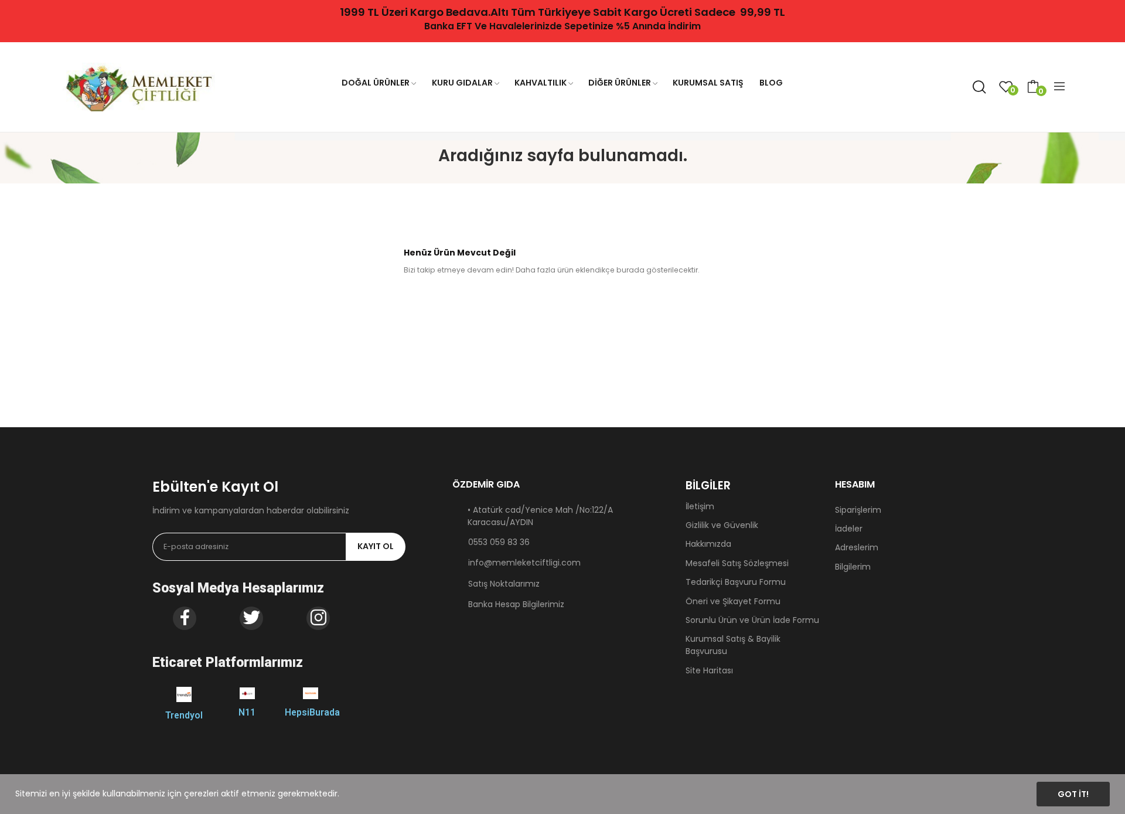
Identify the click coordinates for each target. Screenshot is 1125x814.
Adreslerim (856, 547)
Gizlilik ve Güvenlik (722, 525)
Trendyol (184, 715)
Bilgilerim (853, 567)
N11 (246, 712)
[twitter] (251, 618)
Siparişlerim (858, 510)
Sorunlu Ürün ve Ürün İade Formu (752, 620)
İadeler (848, 528)
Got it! (1073, 794)
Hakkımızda (708, 544)
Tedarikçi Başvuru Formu (736, 582)
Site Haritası (709, 670)
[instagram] (318, 618)
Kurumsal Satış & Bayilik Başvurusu (733, 645)
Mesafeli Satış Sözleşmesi (737, 563)
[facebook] (184, 618)
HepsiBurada (312, 712)
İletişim (700, 506)
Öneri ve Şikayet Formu (733, 601)
